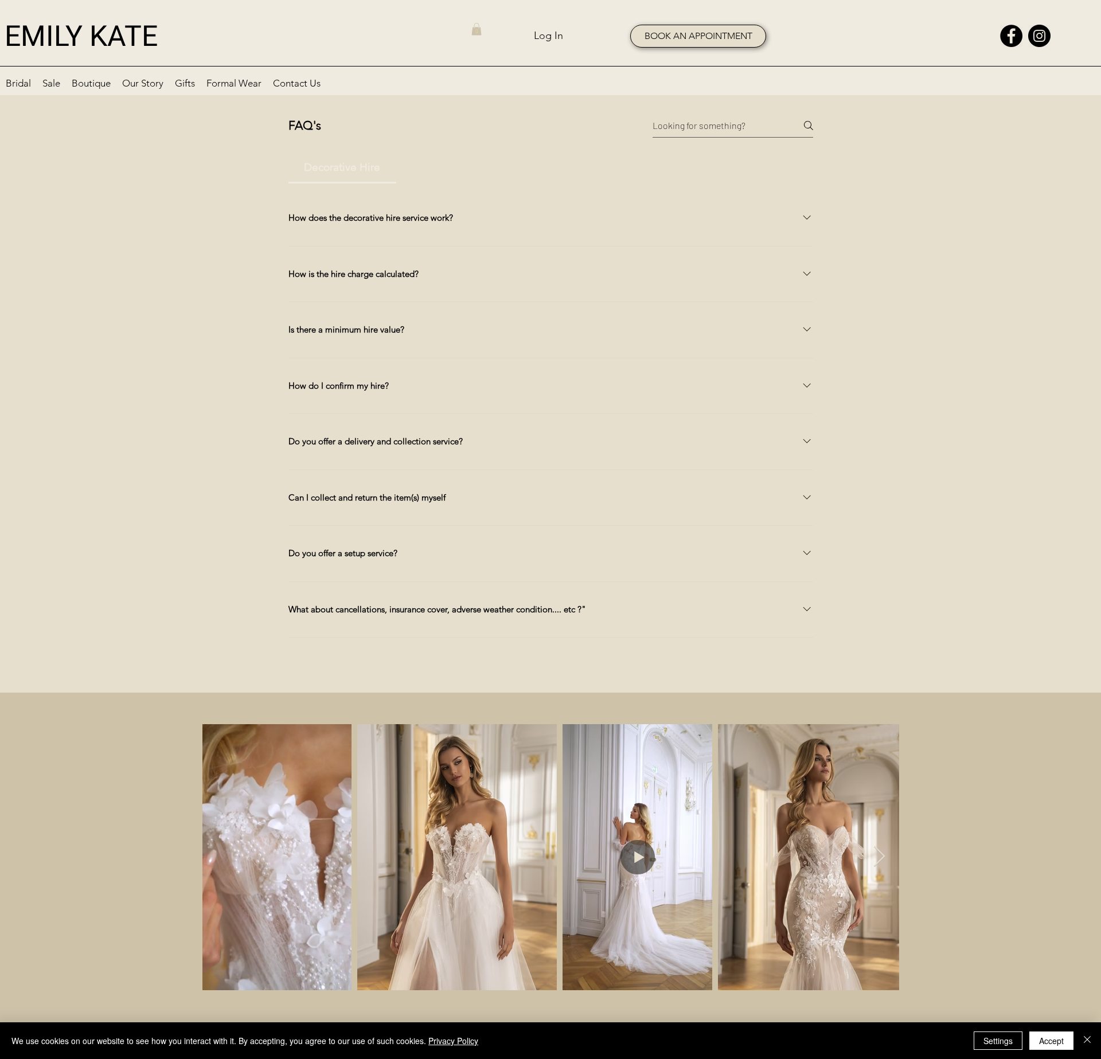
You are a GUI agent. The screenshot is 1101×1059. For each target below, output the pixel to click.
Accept (1051, 1040)
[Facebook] (1011, 36)
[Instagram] (1039, 36)
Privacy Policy (453, 1040)
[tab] (342, 167)
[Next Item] (879, 857)
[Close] (1087, 1040)
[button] (476, 29)
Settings (998, 1040)
